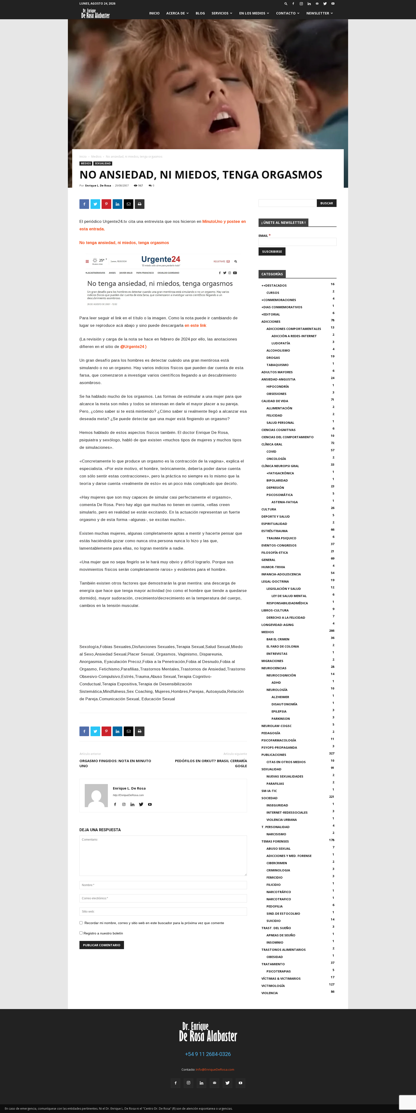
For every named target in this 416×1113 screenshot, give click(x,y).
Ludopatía (281, 343)
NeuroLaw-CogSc (276, 726)
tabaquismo (277, 365)
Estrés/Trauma (274, 531)
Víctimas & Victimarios (281, 978)
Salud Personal (280, 422)
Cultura (268, 509)
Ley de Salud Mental (289, 596)
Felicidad (274, 415)
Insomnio (274, 942)
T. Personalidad (275, 827)
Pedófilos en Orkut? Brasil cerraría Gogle (211, 763)
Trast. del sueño (276, 928)
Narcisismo (276, 834)
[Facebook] (293, 3)
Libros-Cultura (275, 610)
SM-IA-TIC (269, 791)
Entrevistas (276, 653)
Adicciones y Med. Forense (289, 856)
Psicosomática (279, 495)
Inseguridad (277, 805)
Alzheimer (280, 697)
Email (265, 235)
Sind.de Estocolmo (283, 913)
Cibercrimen (276, 863)
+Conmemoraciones (278, 300)
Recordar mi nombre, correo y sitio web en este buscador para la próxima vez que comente (154, 923)
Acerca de (175, 13)
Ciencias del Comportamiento (287, 437)
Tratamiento (273, 964)
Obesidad (274, 957)
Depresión (275, 487)
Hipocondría (277, 386)
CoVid (271, 451)
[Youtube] (333, 3)
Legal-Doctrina (275, 581)
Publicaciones (273, 755)
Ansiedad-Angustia (278, 379)
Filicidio (273, 884)
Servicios (220, 13)
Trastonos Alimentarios (283, 949)
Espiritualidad (274, 523)
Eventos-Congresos (279, 545)
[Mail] (317, 3)
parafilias (275, 783)
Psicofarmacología (278, 740)
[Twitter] (325, 3)
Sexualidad (103, 163)
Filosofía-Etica (274, 552)
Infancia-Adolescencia (281, 574)
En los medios (252, 13)
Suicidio (273, 921)
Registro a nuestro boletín (103, 933)
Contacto (286, 13)
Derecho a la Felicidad (285, 617)
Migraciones (272, 661)
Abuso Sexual (278, 848)
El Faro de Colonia (282, 646)
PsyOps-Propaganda (279, 747)
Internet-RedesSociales (287, 812)
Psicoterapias (278, 971)
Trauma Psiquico (281, 538)
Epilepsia (279, 711)
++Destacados (274, 285)
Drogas (273, 357)
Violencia (269, 993)
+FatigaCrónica (280, 473)
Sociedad (269, 798)
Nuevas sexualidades (284, 776)
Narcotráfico (278, 892)
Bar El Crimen (277, 639)
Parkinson (281, 718)
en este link (195, 325)
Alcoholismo (278, 350)
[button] (286, 3)
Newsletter (317, 13)
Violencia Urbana (281, 819)
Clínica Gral (271, 444)
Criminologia (278, 870)
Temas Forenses (275, 841)
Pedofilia (274, 906)
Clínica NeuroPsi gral (280, 466)
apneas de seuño (280, 935)
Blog (200, 13)
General (268, 560)
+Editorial (270, 314)
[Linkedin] (309, 3)
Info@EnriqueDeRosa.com (215, 1069)
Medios (96, 156)
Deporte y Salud (275, 516)
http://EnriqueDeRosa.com (128, 795)
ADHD (276, 682)
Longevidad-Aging (277, 625)
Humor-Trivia (273, 567)
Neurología (276, 690)
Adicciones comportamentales (293, 329)
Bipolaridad (277, 480)
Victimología (273, 986)
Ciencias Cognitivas (278, 430)
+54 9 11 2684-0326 (208, 1054)
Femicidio (274, 877)
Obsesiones (276, 394)
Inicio (154, 13)
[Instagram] (301, 3)
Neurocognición (281, 675)
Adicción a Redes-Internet (294, 336)
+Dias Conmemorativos (281, 307)
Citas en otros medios (286, 762)
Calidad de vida (274, 401)
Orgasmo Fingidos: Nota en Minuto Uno (115, 763)
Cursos (272, 292)
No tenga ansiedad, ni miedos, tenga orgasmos (124, 242)
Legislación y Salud (283, 588)
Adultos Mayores (277, 372)
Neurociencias (273, 668)
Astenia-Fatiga (285, 502)
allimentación (279, 408)
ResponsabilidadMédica (287, 603)
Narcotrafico (278, 899)
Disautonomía (284, 704)
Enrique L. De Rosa (98, 185)
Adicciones (270, 321)
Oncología (276, 459)
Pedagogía (270, 733)
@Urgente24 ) (133, 346)
